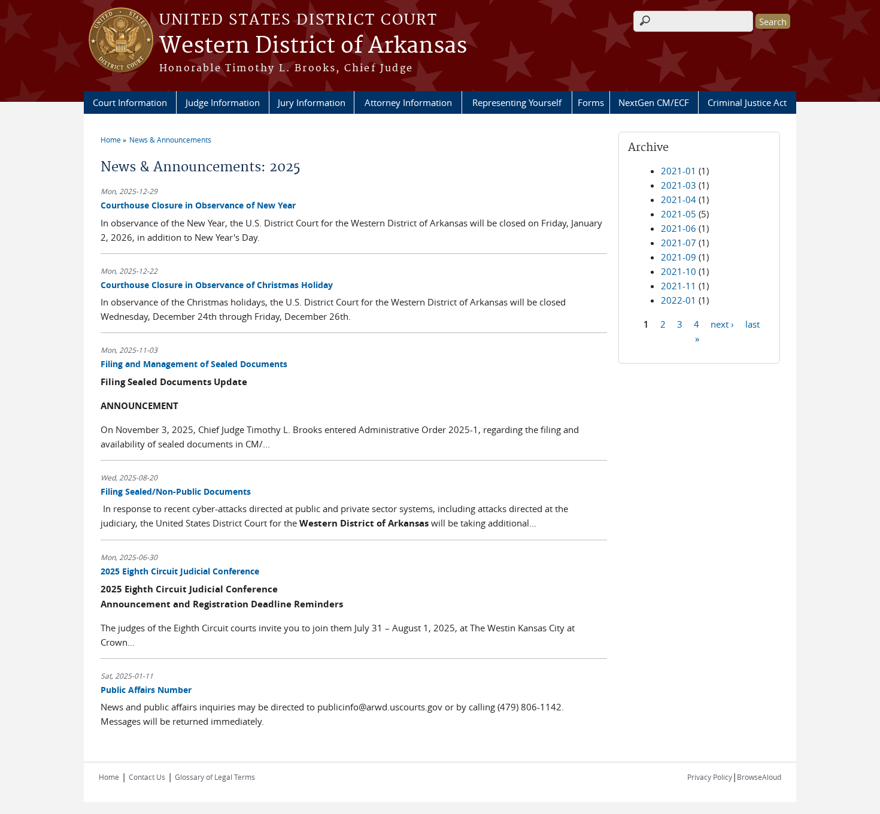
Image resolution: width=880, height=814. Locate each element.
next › (722, 323)
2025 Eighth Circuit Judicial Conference (180, 571)
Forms (591, 102)
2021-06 (678, 228)
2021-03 (678, 185)
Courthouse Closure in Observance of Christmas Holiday (217, 285)
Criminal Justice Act (747, 102)
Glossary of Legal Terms (215, 777)
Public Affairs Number (146, 689)
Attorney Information (408, 102)
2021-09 (678, 257)
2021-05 (678, 214)
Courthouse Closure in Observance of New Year (198, 205)
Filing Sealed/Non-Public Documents (176, 491)
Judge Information (223, 102)
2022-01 (678, 300)
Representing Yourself (517, 102)
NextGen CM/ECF (653, 102)
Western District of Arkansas (313, 46)
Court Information (130, 102)
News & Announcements (170, 139)
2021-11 (678, 286)
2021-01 (678, 171)
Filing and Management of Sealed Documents (194, 364)
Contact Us (147, 777)
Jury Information (311, 102)
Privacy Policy (709, 777)
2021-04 (678, 199)
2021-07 (678, 243)
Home (111, 139)
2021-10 (678, 271)
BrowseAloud (759, 777)
